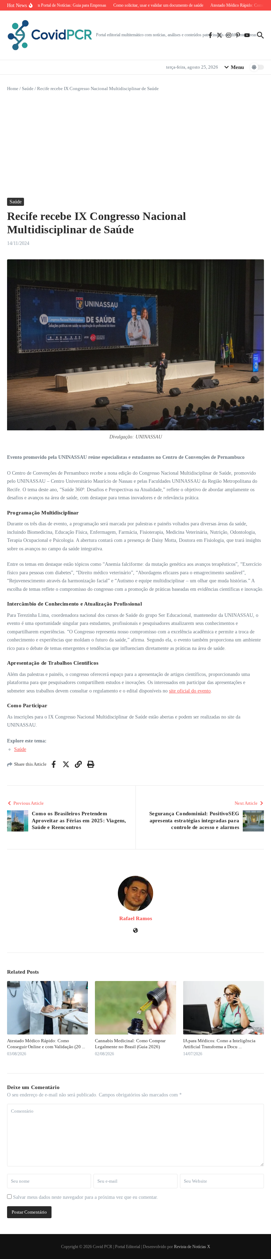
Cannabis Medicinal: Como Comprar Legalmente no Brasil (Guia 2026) (130, 1043)
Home (12, 88)
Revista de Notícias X (192, 1246)
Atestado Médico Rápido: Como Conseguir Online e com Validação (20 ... (46, 1043)
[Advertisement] (135, 145)
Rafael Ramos (135, 918)
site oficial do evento (190, 691)
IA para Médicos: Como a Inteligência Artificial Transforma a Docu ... (219, 1043)
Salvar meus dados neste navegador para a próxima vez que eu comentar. (85, 1197)
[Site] (135, 931)
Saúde (28, 88)
